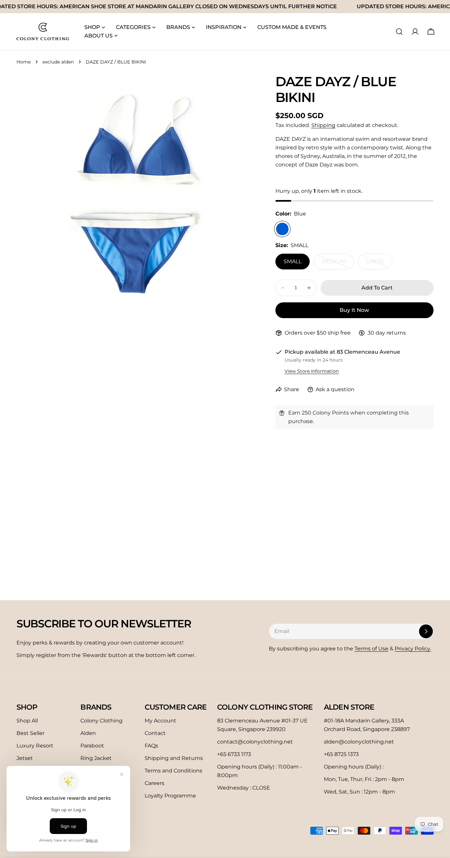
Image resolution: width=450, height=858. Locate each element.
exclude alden (58, 62)
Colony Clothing (101, 721)
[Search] (399, 31)
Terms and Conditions (173, 771)
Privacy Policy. (413, 648)
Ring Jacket (96, 758)
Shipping (323, 125)
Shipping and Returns (174, 758)
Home (23, 62)
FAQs (151, 746)
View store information (312, 371)
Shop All (27, 721)
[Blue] (282, 229)
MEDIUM (338, 263)
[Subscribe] (426, 631)
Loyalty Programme (170, 796)
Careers (154, 783)
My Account (160, 721)
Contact (155, 733)
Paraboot (92, 746)
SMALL (292, 261)
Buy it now (354, 310)
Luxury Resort (34, 746)
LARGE (379, 263)
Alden (88, 733)
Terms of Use (371, 648)
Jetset (24, 758)
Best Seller (30, 733)
